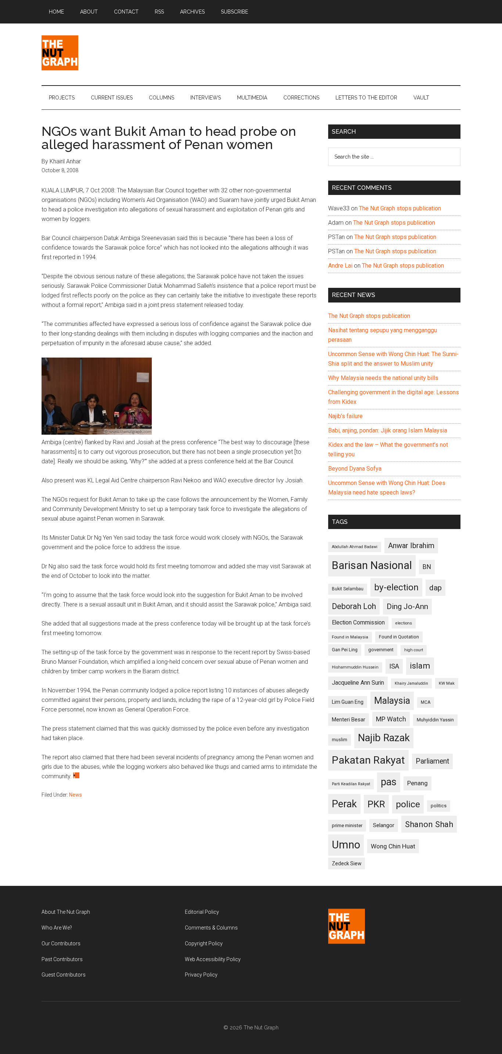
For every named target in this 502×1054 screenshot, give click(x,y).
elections (403, 623)
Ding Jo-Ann (407, 606)
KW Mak (447, 683)
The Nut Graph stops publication (400, 208)
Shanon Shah (429, 824)
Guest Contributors (64, 975)
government (381, 649)
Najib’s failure (345, 416)
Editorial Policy (202, 912)
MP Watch (391, 719)
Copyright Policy (204, 943)
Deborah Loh (354, 606)
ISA (394, 666)
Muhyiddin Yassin (435, 719)
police (408, 804)
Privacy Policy (201, 975)
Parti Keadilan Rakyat (351, 784)
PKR (376, 803)
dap (435, 587)
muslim (339, 739)
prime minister (347, 825)
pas (389, 782)
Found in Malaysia (350, 637)
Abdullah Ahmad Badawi (354, 546)
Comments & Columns (211, 928)
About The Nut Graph (66, 912)
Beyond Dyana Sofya (354, 468)
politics (439, 805)
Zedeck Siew (346, 863)
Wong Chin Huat (393, 846)
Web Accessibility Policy (213, 959)
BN (427, 567)
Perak (344, 804)
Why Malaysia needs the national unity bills (383, 377)
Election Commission (358, 622)
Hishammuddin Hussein (355, 667)
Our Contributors (61, 943)
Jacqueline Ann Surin (358, 683)
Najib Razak (384, 738)
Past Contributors (62, 959)
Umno (346, 845)
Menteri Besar (348, 719)
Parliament (432, 761)
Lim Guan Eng (347, 702)
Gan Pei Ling (345, 649)
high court (413, 650)
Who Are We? (57, 928)
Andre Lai (340, 265)
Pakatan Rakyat (368, 760)
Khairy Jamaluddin (411, 683)
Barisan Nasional (372, 565)
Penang (417, 783)
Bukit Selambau (347, 588)
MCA (425, 702)
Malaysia (392, 700)
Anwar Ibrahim (411, 545)
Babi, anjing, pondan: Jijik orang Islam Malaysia (387, 430)
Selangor (383, 825)
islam (420, 666)
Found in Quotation (399, 637)
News (75, 795)
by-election (396, 587)
